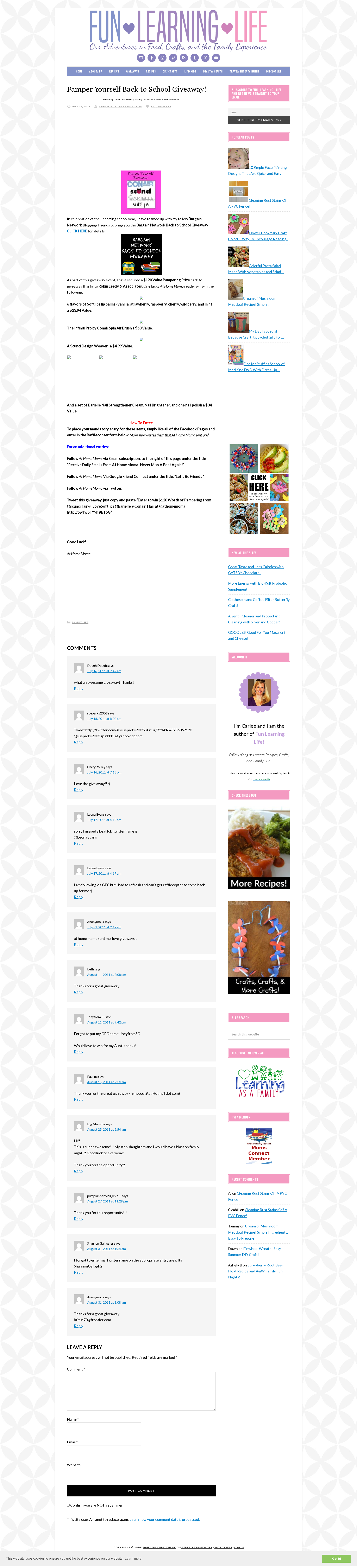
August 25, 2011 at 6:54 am (106, 1129)
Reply (78, 688)
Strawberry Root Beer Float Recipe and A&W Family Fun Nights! (255, 1271)
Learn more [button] (133, 1558)
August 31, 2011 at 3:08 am (106, 1302)
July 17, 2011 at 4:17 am (104, 873)
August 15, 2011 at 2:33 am (106, 1082)
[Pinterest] (173, 58)
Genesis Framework (196, 1547)
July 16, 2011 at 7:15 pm (104, 772)
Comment (76, 1369)
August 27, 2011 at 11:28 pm (107, 1201)
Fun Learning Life (178, 31)
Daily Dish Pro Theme (159, 1547)
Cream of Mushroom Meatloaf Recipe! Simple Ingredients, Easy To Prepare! (258, 1232)
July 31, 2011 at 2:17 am (104, 927)
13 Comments (161, 106)
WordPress (223, 1547)
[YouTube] (216, 58)
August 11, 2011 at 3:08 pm (106, 974)
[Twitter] (205, 58)
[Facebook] (152, 58)
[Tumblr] (194, 58)
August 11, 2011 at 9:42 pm (106, 1022)
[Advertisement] (141, 142)
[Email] (141, 58)
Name (73, 1419)
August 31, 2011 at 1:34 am (106, 1249)
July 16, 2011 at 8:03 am (104, 718)
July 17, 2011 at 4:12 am (104, 820)
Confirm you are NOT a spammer (96, 1505)
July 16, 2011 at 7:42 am (104, 671)
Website (74, 1465)
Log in (239, 1547)
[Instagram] (162, 58)
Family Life (80, 622)
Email (72, 1442)
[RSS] (184, 58)
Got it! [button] (336, 1558)
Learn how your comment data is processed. (164, 1519)
